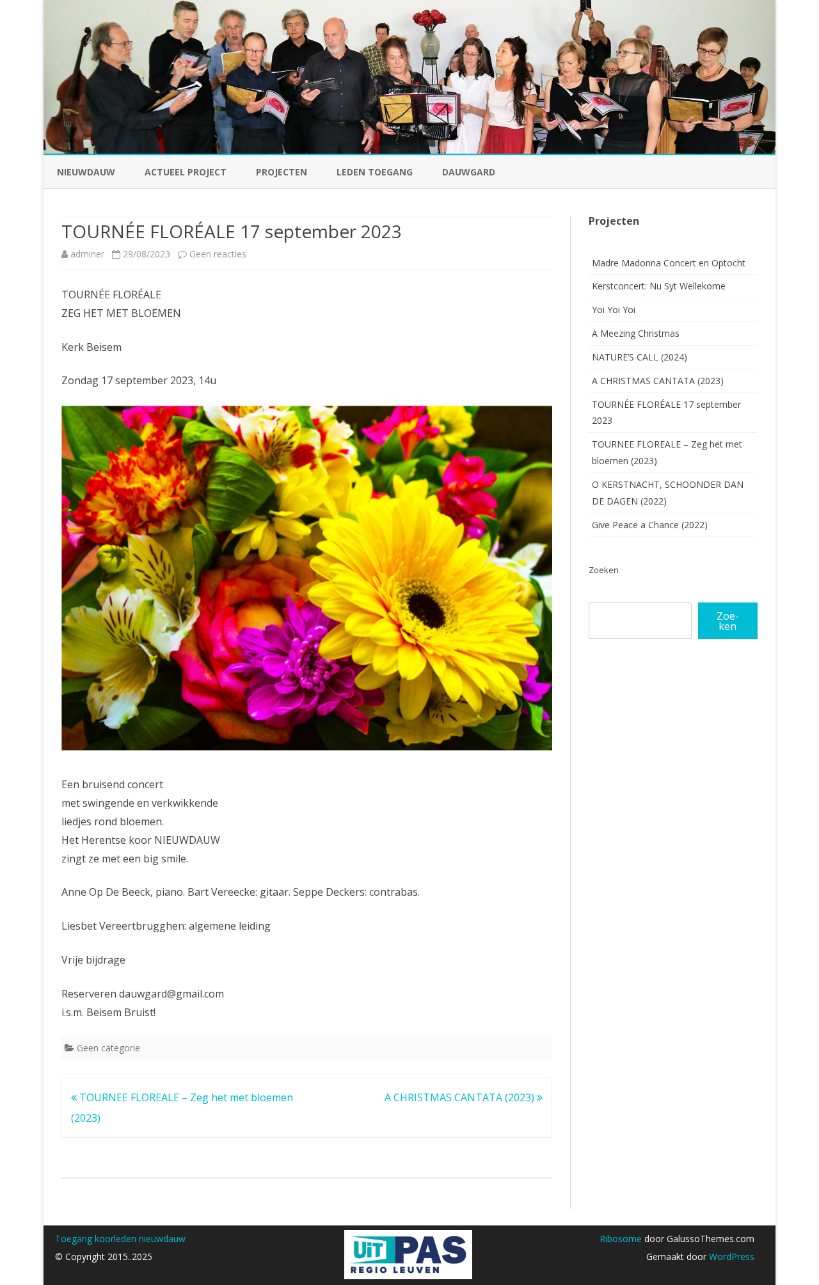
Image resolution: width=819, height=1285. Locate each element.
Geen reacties (217, 254)
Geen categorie (108, 1048)
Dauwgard (468, 172)
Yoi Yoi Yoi (613, 309)
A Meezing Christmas (636, 333)
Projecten (281, 172)
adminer (87, 254)
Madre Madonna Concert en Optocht (668, 263)
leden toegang (375, 172)
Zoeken (604, 570)
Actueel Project (186, 172)
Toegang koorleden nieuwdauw (120, 1238)
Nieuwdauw (86, 172)
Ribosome (621, 1238)
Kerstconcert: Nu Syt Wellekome (659, 286)
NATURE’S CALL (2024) (639, 357)
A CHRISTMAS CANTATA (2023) (461, 1097)
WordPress (730, 1256)
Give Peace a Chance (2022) (650, 525)
